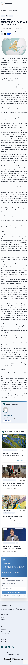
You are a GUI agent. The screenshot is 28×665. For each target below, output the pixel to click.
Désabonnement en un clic (14, 596)
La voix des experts (5, 633)
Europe (15, 31)
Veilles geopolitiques (12, 10)
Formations (3, 635)
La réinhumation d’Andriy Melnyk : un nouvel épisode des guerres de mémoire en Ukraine (13, 518)
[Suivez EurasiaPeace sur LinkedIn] (6, 647)
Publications (3, 629)
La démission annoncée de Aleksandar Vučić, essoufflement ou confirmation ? (13, 548)
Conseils (3, 621)
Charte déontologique (8, 661)
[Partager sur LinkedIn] (8, 34)
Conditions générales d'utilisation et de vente (13, 659)
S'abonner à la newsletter (13, 592)
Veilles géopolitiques (5, 631)
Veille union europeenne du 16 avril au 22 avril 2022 (11, 12)
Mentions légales (7, 656)
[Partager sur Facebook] (10, 34)
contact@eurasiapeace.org (7, 643)
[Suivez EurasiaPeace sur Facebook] (9, 647)
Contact (3, 619)
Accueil (4, 10)
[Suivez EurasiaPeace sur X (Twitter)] (2, 647)
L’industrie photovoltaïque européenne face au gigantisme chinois (13, 455)
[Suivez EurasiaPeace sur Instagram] (13, 647)
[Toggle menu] (22, 3)
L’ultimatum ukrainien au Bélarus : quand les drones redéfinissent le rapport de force (13, 485)
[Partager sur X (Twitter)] (5, 34)
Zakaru (18, 654)
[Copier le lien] (2, 34)
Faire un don (4, 641)
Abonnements (4, 623)
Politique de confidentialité (9, 658)
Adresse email (5, 585)
